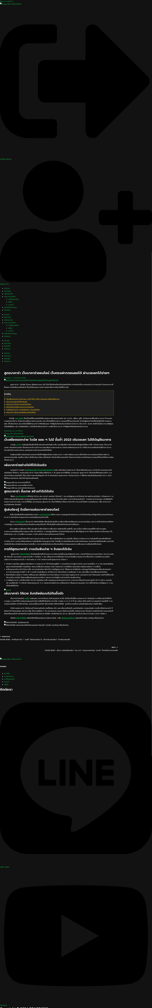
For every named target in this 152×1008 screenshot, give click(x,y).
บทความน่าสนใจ (9, 296)
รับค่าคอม (7, 291)
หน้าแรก (7, 288)
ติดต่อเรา (7, 310)
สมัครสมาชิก (8, 294)
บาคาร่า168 (19, 418)
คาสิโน (27, 598)
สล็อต (10, 302)
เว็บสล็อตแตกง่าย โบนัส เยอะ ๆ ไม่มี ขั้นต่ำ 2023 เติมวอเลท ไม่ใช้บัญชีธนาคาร (33, 399)
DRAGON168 (25, 554)
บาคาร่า (11, 305)
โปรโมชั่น (7, 346)
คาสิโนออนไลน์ (13, 299)
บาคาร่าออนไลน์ (21, 496)
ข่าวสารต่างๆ (9, 676)
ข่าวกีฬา (7, 673)
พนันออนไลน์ (20, 521)
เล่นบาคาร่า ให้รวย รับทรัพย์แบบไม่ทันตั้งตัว (21, 412)
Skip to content (6, 1)
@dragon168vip (68, 618)
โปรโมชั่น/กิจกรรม (10, 307)
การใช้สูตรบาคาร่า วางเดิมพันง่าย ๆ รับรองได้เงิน (23, 410)
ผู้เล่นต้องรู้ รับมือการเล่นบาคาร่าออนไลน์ (20, 407)
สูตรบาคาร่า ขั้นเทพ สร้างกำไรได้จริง (18, 404)
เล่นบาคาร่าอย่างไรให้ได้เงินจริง (16, 402)
